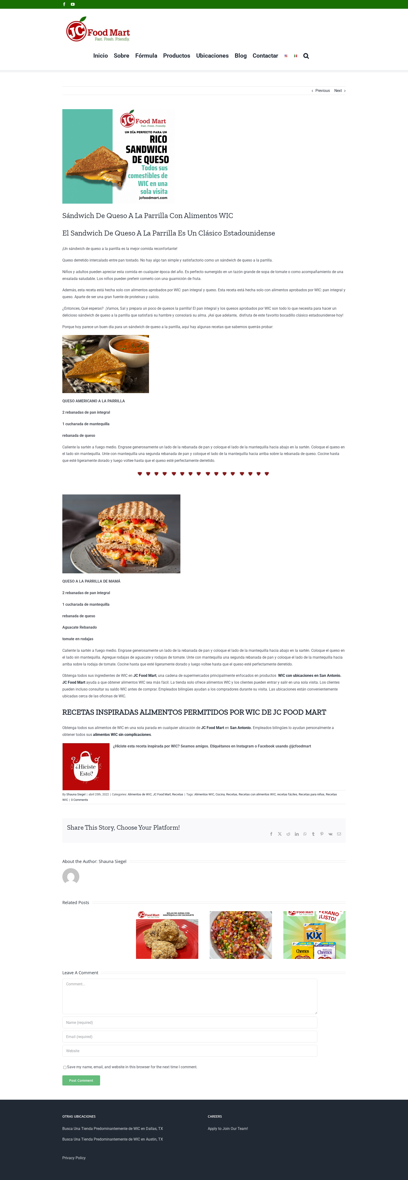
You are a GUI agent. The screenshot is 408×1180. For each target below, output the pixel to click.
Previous (322, 90)
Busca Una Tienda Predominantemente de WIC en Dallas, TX (112, 1128)
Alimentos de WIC (140, 794)
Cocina (220, 794)
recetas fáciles (287, 794)
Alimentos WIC (204, 794)
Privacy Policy (74, 1158)
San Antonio (240, 727)
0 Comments (79, 800)
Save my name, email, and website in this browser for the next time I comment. (132, 1067)
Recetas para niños (311, 794)
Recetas (177, 794)
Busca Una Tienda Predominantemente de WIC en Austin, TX (112, 1139)
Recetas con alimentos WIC (257, 794)
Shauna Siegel (75, 794)
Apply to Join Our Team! (228, 1128)
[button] (306, 55)
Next (338, 90)
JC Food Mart (162, 794)
